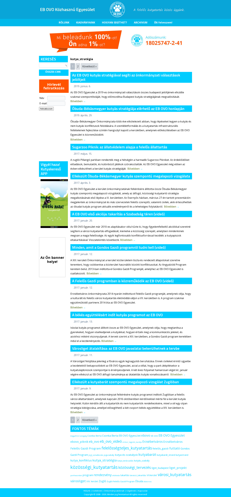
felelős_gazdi (161, 448)
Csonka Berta (94, 435)
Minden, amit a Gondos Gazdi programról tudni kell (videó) (119, 247)
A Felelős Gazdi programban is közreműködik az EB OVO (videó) (123, 281)
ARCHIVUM (140, 22)
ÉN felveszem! (163, 22)
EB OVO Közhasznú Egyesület (67, 9)
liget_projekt (178, 468)
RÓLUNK (64, 22)
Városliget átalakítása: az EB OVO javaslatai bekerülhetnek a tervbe (125, 348)
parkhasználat (76, 475)
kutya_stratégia (104, 460)
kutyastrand (182, 454)
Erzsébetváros (152, 441)
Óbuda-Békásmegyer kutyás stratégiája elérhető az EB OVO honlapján (128, 108)
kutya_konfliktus (81, 460)
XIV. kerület (92, 481)
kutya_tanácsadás (125, 460)
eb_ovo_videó (111, 441)
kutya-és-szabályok (126, 455)
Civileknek (97, 490)
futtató (174, 448)
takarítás (124, 475)
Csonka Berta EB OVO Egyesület (121, 435)
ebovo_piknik (79, 442)
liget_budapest (160, 468)
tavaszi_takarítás (138, 475)
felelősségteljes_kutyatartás (127, 448)
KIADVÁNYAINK (85, 22)
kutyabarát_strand (166, 454)
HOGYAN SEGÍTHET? (114, 22)
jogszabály (109, 455)
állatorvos (147, 481)
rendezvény (103, 475)
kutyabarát (147, 454)
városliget (78, 481)
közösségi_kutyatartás (94, 467)
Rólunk (87, 490)
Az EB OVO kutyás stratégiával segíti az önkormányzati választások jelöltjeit (126, 77)
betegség (83, 436)
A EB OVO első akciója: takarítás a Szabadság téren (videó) (118, 214)
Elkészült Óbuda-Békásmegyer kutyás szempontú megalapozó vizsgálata (131, 176)
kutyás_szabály (141, 460)
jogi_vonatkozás (96, 455)
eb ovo (154, 435)
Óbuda (139, 481)
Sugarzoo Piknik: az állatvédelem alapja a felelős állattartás (119, 147)
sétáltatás (116, 475)
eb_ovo (94, 441)
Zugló (102, 481)
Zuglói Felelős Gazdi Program (121, 481)
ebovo (145, 435)
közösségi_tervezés (134, 467)
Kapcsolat (142, 490)
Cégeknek (131, 490)
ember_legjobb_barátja (132, 442)
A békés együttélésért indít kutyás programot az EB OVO (117, 315)
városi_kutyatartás (174, 474)
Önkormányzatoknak (114, 490)
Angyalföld (74, 436)
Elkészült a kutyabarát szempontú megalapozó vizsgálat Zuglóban (125, 382)
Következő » (89, 66)
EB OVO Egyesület (172, 435)
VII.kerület (152, 475)
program (87, 475)
